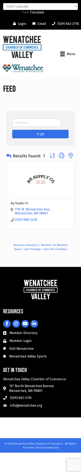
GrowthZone (51, 447)
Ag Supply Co (19, 203)
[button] (8, 156)
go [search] (42, 134)
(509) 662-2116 (21, 398)
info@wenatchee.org (26, 405)
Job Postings (32, 249)
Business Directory (25, 245)
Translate (37, 12)
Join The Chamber (55, 249)
